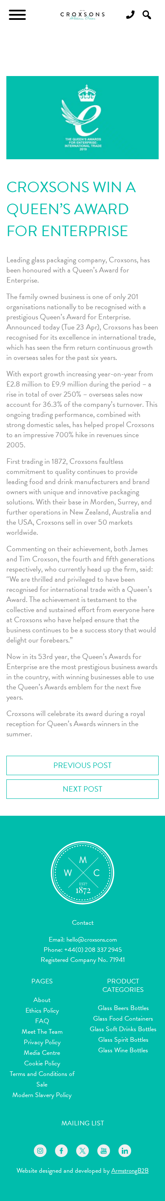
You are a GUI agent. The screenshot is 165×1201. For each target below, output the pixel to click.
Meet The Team (42, 1032)
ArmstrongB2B (129, 1170)
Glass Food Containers (123, 1018)
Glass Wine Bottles (123, 1050)
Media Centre (42, 1053)
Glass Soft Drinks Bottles (123, 1029)
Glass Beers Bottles (123, 1008)
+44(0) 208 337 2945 (93, 949)
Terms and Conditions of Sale (42, 1079)
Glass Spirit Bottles (123, 1040)
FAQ (42, 1021)
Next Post (82, 789)
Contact (83, 923)
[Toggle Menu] (17, 15)
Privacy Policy (42, 1042)
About (41, 1000)
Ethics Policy (42, 1010)
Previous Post (82, 765)
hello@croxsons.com (91, 939)
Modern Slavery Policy (42, 1095)
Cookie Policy (42, 1063)
